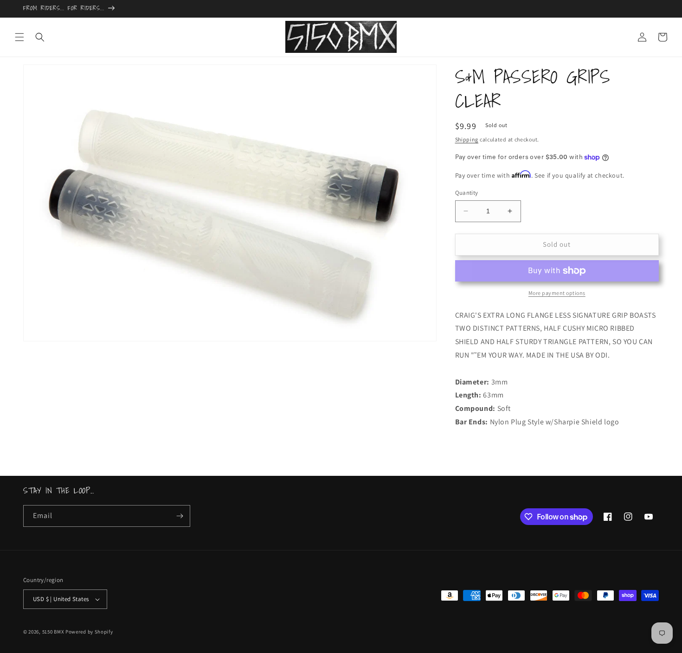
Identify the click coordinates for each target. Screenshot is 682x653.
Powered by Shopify (89, 631)
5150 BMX (53, 631)
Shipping (467, 139)
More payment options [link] (556, 292)
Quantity (466, 193)
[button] (19, 37)
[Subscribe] (179, 516)
